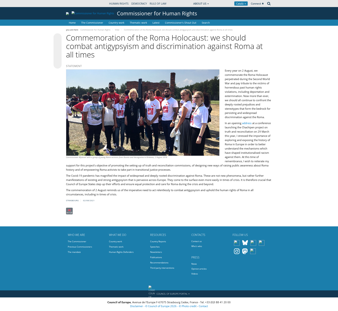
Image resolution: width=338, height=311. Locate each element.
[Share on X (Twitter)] (57, 44)
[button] (169, 293)
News (194, 263)
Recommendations (159, 262)
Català (240, 3)
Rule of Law (158, 3)
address (247, 123)
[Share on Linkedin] (57, 57)
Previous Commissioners (80, 246)
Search (206, 22)
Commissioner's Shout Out (180, 22)
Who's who (196, 246)
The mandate (74, 252)
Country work (116, 22)
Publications (156, 257)
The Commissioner (92, 22)
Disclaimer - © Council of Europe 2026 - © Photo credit (163, 306)
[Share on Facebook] (57, 51)
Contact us (196, 241)
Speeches (155, 246)
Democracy (139, 3)
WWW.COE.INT (75, 3)
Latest (155, 22)
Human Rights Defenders (121, 252)
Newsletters (156, 252)
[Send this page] (57, 64)
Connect (256, 3)
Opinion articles (199, 268)
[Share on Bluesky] (57, 37)
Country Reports (158, 241)
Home (72, 22)
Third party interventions (162, 267)
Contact (203, 306)
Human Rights (119, 3)
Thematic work (138, 22)
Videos (194, 273)
